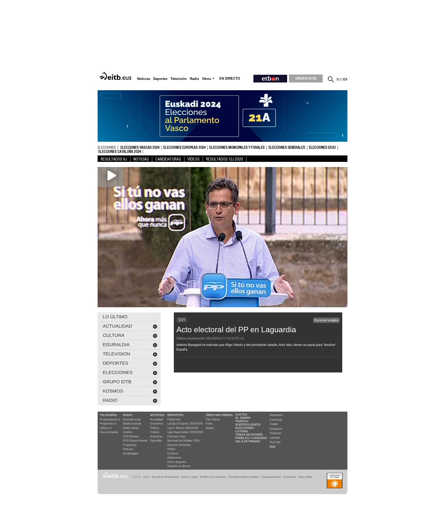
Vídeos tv (106, 427)
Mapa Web (305, 476)
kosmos (113, 391)
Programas (130, 444)
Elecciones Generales (287, 148)
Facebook (276, 419)
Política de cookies (213, 476)
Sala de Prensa (247, 441)
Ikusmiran (156, 436)
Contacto (289, 476)
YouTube (275, 442)
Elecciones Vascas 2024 (140, 148)
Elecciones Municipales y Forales (237, 148)
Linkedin (275, 437)
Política (154, 427)
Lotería (241, 431)
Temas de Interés (249, 434)
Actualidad (156, 419)
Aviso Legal (190, 476)
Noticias (141, 159)
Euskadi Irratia (132, 419)
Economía (156, 423)
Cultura (154, 432)
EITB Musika (131, 436)
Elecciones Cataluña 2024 (119, 152)
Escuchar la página (326, 320)
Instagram (276, 428)
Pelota (171, 449)
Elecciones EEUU (322, 148)
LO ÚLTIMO (115, 316)
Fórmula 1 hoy (176, 436)
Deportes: (175, 415)
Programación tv (110, 419)
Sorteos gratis (248, 424)
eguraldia (116, 344)
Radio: (128, 415)
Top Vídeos (213, 419)
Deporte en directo (179, 466)
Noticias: (157, 415)
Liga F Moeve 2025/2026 (182, 427)
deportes (115, 363)
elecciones (107, 147)
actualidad (117, 326)
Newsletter (276, 415)
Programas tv (108, 423)
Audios (210, 427)
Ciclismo (172, 453)
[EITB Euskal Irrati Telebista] (116, 76)
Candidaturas (168, 159)
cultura (113, 335)
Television (116, 353)
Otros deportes (176, 461)
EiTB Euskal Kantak (135, 440)
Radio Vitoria (131, 427)
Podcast (128, 449)
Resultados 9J (114, 159)
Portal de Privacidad (165, 476)
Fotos (209, 423)
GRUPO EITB (305, 78)
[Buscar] (331, 79)
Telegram (275, 433)
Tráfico (241, 421)
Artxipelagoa (130, 453)
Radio (110, 400)
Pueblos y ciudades (251, 437)
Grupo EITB (117, 381)
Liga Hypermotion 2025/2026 (185, 432)
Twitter (274, 424)
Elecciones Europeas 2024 (184, 148)
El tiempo (243, 417)
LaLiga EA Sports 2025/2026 (185, 423)
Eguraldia (156, 440)
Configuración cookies (243, 476)
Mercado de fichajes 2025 (183, 440)
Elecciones (244, 427)
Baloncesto (174, 457)
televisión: (108, 415)
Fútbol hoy (174, 419)
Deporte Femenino (179, 444)
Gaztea (127, 432)
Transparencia (271, 476)
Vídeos (193, 159)
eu (339, 79)
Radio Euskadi (132, 423)
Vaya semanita (109, 432)
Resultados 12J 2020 (224, 159)
